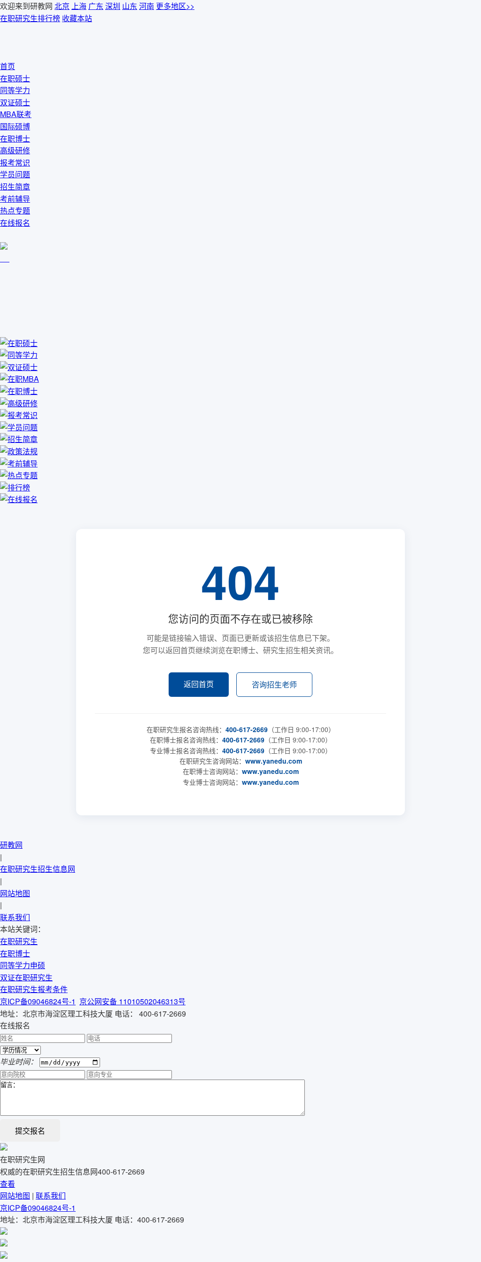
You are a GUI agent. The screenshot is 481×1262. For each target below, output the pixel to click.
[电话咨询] (4, 1255)
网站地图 (15, 893)
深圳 (112, 5)
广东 (95, 5)
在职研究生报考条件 (34, 989)
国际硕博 (15, 126)
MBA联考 (15, 114)
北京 (62, 5)
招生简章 (15, 186)
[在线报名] (4, 1243)
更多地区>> (175, 5)
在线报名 (15, 222)
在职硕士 (15, 78)
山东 (129, 5)
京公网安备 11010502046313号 (132, 1001)
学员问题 (15, 174)
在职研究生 (19, 941)
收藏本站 (77, 18)
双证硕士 (15, 102)
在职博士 (15, 138)
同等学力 (15, 90)
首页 (7, 66)
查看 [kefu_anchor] (7, 1183)
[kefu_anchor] (1, 258)
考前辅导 (15, 198)
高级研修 (15, 150)
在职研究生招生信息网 (37, 868)
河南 (146, 5)
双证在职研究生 (26, 977)
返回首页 (199, 683)
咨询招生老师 (274, 684)
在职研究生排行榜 (30, 18)
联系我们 (15, 917)
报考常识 (15, 162)
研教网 (11, 844)
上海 (78, 5)
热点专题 (15, 210)
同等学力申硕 (22, 965)
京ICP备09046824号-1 (38, 1001)
